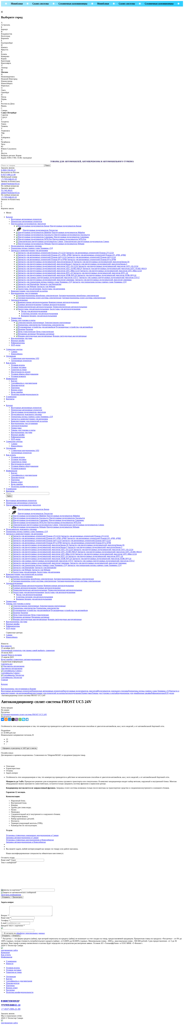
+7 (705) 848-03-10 (9, 179)
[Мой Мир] (9, 719)
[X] (13, 719)
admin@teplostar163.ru (10, 184)
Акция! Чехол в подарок (11, 655)
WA (6, 190)
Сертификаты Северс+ (10, 673)
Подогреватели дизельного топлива (26, 246)
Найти (9, 496)
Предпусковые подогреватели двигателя (28, 224)
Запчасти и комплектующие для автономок (29, 250)
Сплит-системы (35, 3)
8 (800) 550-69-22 (8, 170)
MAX (10, 190)
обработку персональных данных (30, 933)
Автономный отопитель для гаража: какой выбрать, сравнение (28, 650)
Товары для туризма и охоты (23, 320)
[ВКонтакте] (2, 719)
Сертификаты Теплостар (11, 677)
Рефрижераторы (18, 343)
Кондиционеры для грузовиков (24, 293)
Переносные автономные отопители (26, 221)
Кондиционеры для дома (21, 338)
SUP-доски (15, 345)
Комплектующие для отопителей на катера (29, 291)
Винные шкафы (18, 340)
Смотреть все (6, 664)
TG (2, 190)
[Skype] (23, 719)
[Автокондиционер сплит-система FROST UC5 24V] (24, 714)
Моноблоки (11, 3)
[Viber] (16, 719)
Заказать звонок (8, 168)
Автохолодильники (19, 300)
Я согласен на (24, 933)
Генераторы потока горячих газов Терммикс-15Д (32, 248)
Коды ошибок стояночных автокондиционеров (21, 659)
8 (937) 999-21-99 (8, 175)
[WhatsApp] (20, 719)
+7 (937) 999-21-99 (10, 1009)
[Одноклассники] (6, 719)
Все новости (6, 646)
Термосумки (16, 318)
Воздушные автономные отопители (26, 219)
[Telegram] (27, 719)
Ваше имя (5, 860)
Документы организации (11, 668)
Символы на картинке (11, 890)
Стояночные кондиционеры (67, 3)
